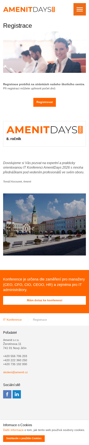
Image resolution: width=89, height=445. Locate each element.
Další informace (13, 430)
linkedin (17, 394)
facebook (7, 394)
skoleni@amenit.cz (15, 372)
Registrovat (44, 102)
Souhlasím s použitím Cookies (24, 438)
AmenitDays (29, 9)
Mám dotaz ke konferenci (44, 300)
